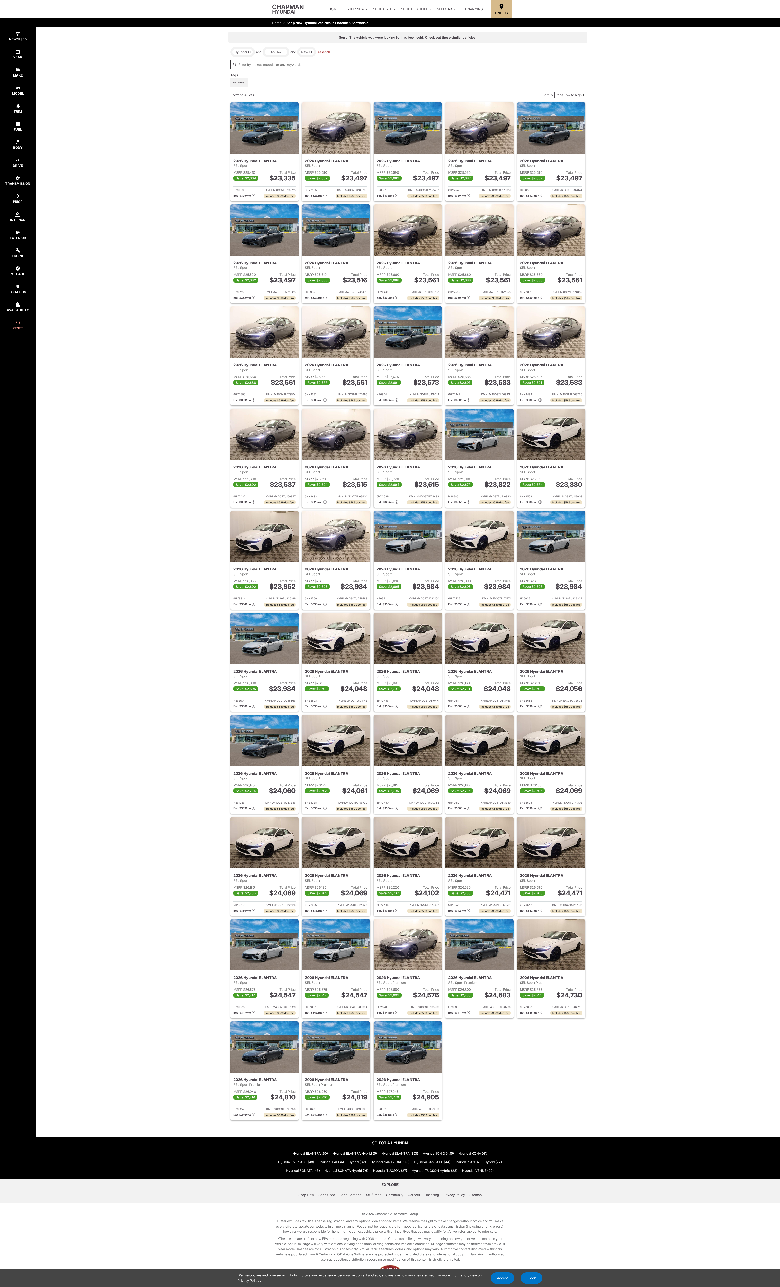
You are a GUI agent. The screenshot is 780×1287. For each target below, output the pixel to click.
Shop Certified (415, 9)
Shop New (355, 9)
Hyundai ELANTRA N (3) (399, 1153)
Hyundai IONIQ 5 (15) (438, 1153)
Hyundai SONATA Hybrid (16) (346, 1170)
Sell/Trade (447, 9)
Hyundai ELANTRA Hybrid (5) (355, 1153)
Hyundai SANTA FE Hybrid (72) (478, 1162)
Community (394, 1195)
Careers (414, 1195)
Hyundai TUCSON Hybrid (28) (434, 1170)
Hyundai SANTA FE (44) (432, 1162)
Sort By (547, 95)
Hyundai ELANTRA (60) (310, 1153)
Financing (474, 9)
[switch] (239, 82)
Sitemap (475, 1195)
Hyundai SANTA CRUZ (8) (390, 1162)
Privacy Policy (454, 1195)
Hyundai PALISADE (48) (296, 1162)
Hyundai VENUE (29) (478, 1170)
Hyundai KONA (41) (473, 1153)
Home (333, 9)
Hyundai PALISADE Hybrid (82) (342, 1162)
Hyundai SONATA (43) (303, 1170)
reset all (324, 52)
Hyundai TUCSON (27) (390, 1170)
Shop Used (382, 9)
